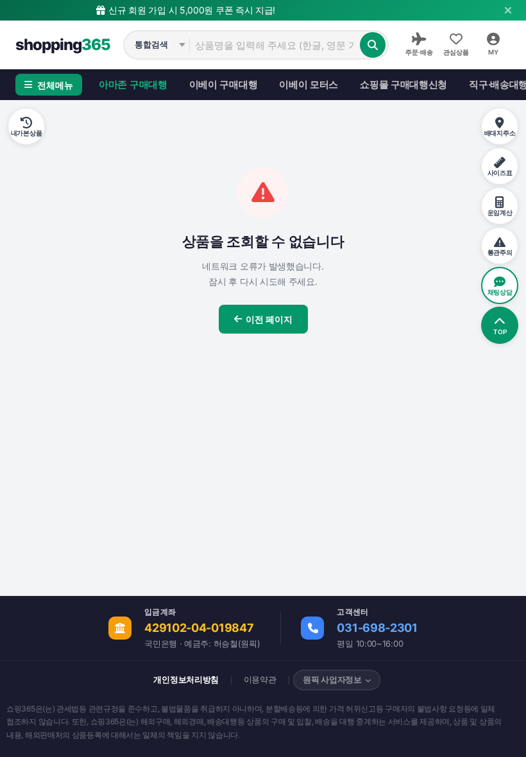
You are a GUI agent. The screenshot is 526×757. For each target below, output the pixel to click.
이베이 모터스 (308, 84)
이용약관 (260, 679)
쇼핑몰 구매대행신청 (403, 84)
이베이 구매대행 (223, 84)
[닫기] (508, 10)
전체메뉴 (55, 85)
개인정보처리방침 (186, 679)
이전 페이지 (269, 319)
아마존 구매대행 (133, 84)
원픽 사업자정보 (332, 679)
